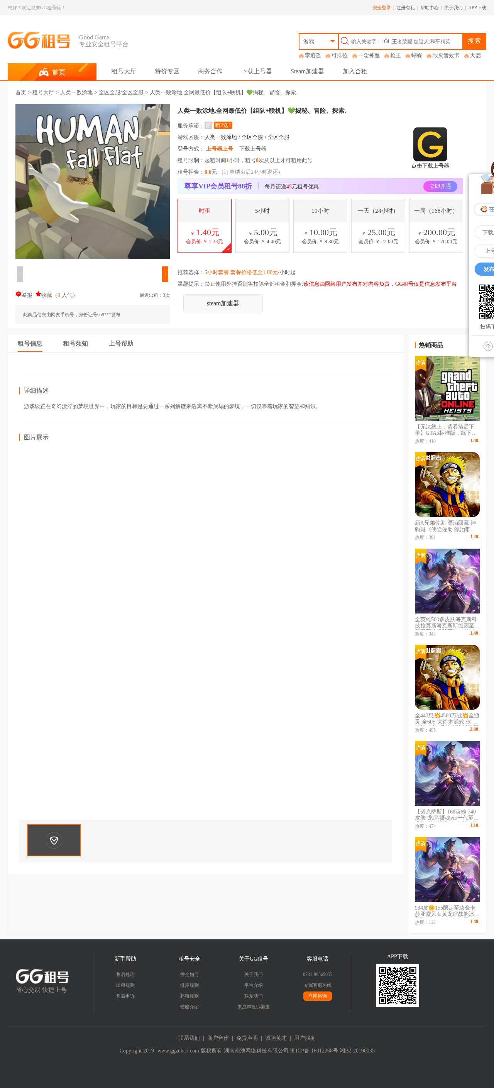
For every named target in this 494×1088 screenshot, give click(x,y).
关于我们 (453, 7)
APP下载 (477, 7)
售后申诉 (125, 996)
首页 (20, 92)
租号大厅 (124, 71)
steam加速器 (223, 303)
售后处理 (125, 974)
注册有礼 (405, 7)
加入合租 (355, 71)
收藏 (46, 295)
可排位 (340, 55)
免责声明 (247, 1038)
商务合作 (210, 71)
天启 (475, 55)
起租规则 (189, 996)
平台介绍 (253, 985)
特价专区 (167, 71)
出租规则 (125, 985)
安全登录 (381, 7)
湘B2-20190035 (357, 1051)
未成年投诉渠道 (253, 1007)
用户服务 (305, 1038)
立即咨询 (317, 996)
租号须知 (75, 343)
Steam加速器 (307, 71)
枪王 (395, 55)
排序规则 (189, 985)
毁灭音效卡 (446, 55)
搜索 (475, 40)
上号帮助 (121, 343)
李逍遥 (313, 55)
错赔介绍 (189, 1007)
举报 (27, 295)
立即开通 (440, 186)
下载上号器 (256, 71)
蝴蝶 (416, 55)
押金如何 (189, 974)
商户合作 (218, 1038)
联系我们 (253, 996)
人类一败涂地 (76, 92)
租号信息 (30, 343)
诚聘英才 (276, 1038)
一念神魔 (369, 55)
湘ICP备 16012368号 (314, 1051)
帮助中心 (429, 7)
